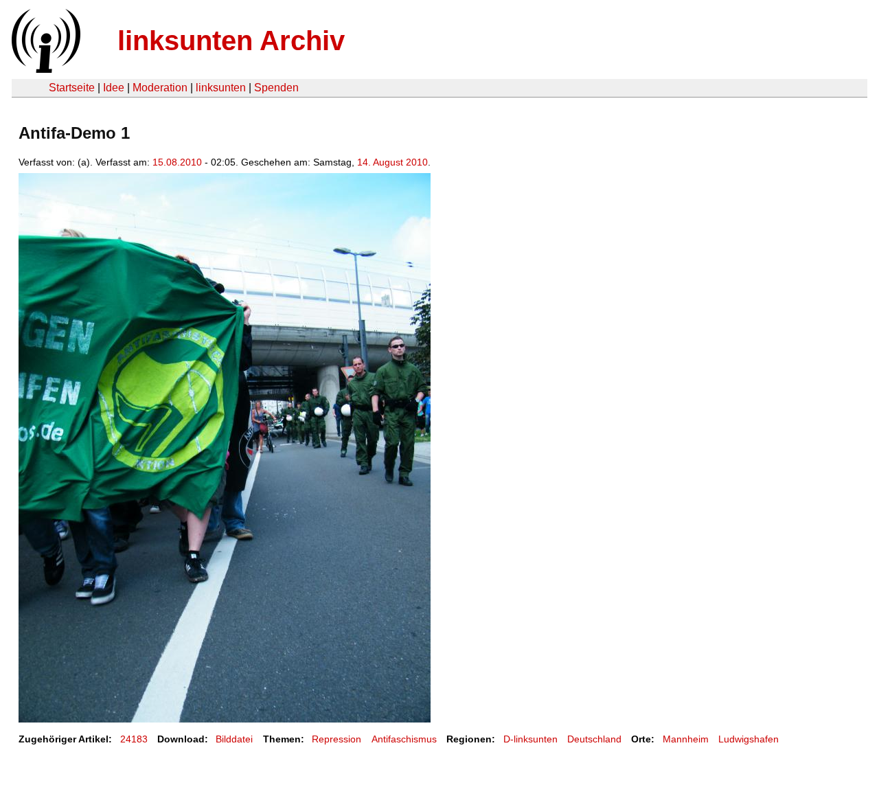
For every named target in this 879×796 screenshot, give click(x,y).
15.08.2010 (177, 162)
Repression (336, 739)
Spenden (276, 87)
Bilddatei (234, 739)
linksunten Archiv (231, 40)
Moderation (160, 87)
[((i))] (45, 69)
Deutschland (594, 739)
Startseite (72, 87)
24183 (134, 739)
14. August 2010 (392, 162)
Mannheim (686, 739)
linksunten (221, 87)
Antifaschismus (404, 739)
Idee (113, 87)
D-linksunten (530, 739)
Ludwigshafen (748, 739)
